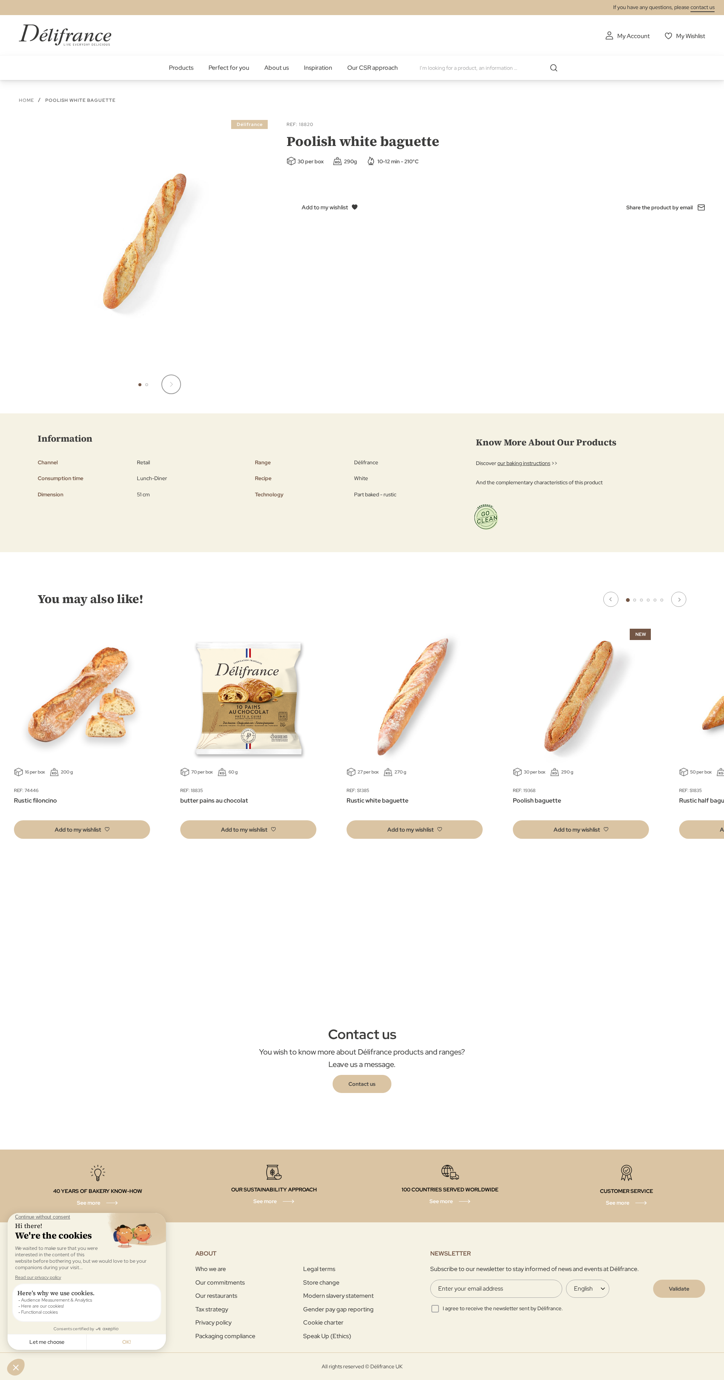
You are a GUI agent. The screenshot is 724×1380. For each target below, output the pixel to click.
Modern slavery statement (338, 1296)
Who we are (210, 1269)
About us (276, 68)
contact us (702, 7)
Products (181, 68)
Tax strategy (211, 1309)
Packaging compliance (225, 1336)
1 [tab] (627, 600)
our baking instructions (523, 463)
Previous (610, 599)
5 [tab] (655, 600)
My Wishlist (690, 36)
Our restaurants (216, 1296)
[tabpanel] (248, 735)
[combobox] (491, 68)
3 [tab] (641, 600)
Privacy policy (213, 1322)
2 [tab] (634, 600)
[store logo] (65, 35)
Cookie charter (323, 1322)
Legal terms (319, 1269)
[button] (171, 384)
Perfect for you (229, 68)
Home (26, 100)
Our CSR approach (372, 68)
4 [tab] (648, 600)
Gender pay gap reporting (338, 1309)
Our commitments (220, 1282)
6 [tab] (661, 600)
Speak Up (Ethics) (327, 1336)
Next (678, 599)
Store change (321, 1282)
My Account (633, 36)
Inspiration (318, 68)
